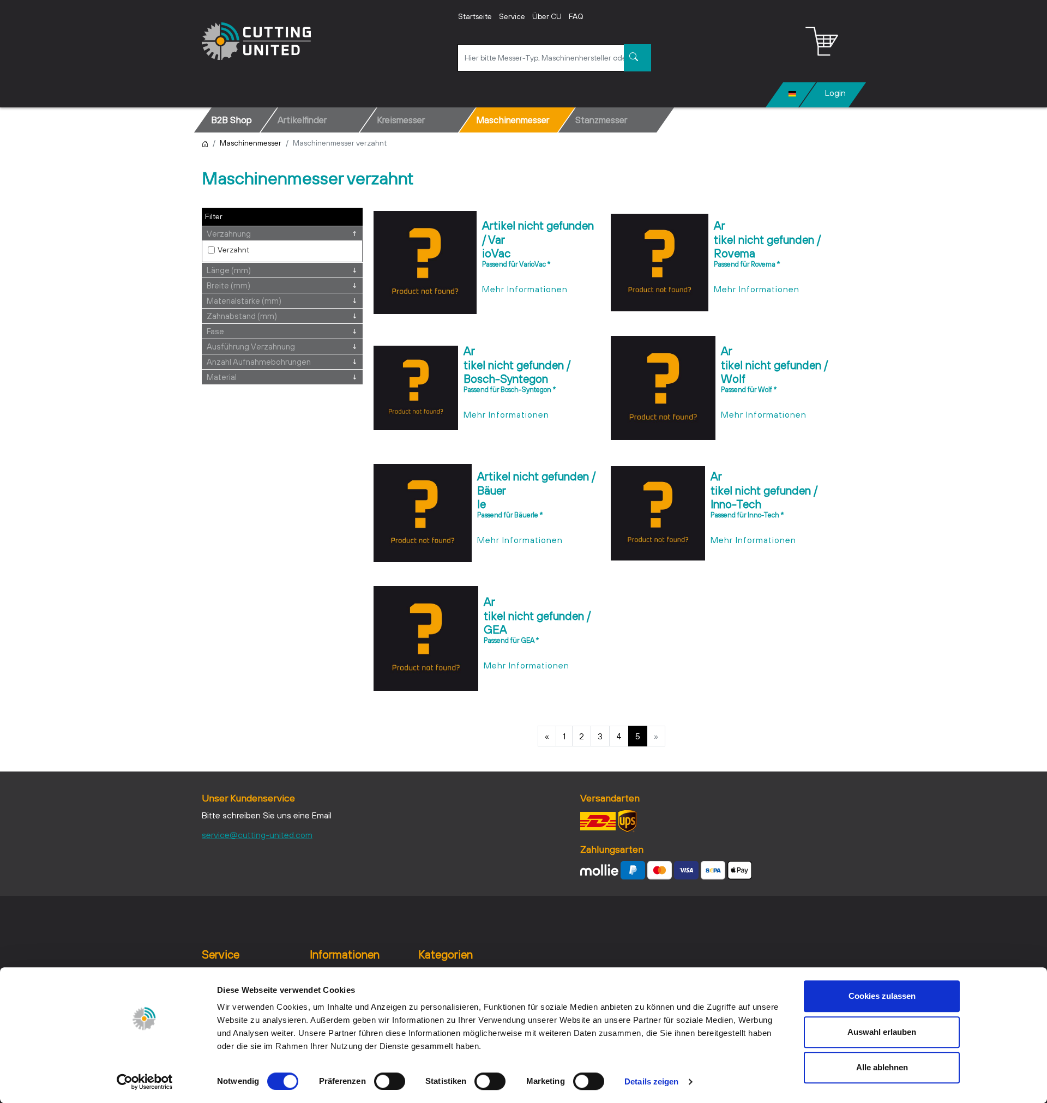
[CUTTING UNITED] (256, 41)
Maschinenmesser (512, 119)
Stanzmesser (601, 119)
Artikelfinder (302, 119)
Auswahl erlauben (881, 1031)
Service (512, 16)
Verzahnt (233, 250)
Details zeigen (651, 1081)
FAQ (576, 16)
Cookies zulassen (882, 995)
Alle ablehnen (882, 1067)
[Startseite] (205, 142)
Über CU (547, 16)
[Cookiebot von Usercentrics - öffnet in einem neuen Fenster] (144, 1082)
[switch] (389, 1081)
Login (835, 93)
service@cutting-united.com (257, 835)
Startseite (475, 16)
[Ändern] (792, 92)
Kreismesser (401, 119)
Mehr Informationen (525, 289)
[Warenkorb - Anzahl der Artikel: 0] (821, 41)
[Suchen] (637, 57)
